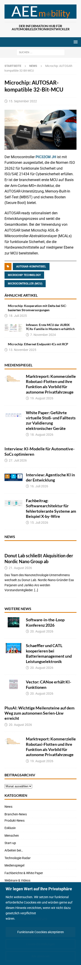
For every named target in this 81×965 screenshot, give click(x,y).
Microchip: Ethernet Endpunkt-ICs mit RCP (38, 344)
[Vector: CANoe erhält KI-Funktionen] (13, 684)
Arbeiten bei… (13, 850)
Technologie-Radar (17, 858)
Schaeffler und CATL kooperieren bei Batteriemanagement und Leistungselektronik (49, 653)
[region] (40, 923)
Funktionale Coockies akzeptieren (40, 932)
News (9, 536)
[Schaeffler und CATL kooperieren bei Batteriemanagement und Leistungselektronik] (13, 648)
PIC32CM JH (46, 157)
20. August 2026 (41, 631)
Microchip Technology (24, 275)
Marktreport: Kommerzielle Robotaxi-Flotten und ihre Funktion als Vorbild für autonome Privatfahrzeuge (51, 384)
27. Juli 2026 (18, 460)
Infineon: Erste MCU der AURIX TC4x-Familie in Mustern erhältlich (50, 327)
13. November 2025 (22, 350)
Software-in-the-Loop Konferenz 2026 (45, 622)
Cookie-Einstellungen (40, 944)
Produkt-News (14, 820)
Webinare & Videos (17, 880)
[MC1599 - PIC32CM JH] (40, 146)
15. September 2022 (23, 101)
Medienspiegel (18, 365)
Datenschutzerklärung (31, 918)
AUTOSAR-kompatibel (31, 266)
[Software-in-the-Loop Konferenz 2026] (13, 622)
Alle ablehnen (40, 956)
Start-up (10, 843)
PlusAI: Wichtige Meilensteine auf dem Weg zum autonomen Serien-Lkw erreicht (39, 713)
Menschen (11, 835)
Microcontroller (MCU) (25, 283)
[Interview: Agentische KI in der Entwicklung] (13, 477)
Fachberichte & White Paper (23, 873)
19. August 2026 (41, 398)
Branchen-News (15, 814)
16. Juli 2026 (39, 486)
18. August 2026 (41, 434)
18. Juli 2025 (18, 315)
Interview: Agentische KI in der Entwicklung (50, 477)
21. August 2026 (20, 568)
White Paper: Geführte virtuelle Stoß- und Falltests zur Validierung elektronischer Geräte (51, 420)
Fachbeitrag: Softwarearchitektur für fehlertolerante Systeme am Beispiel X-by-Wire (51, 508)
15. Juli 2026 (39, 522)
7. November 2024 (43, 335)
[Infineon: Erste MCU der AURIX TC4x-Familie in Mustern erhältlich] (13, 328)
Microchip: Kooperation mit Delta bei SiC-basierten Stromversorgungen (37, 308)
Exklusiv (10, 828)
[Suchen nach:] (40, 52)
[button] (75, 41)
